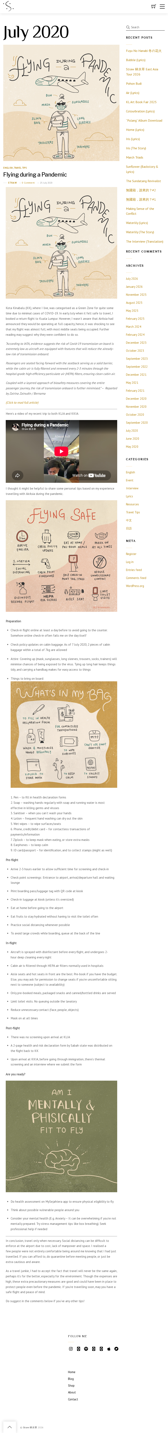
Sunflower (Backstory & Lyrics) (142, 169)
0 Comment (28, 182)
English (8, 167)
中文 (129, 520)
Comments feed (136, 578)
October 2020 (135, 415)
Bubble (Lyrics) (135, 60)
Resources (132, 504)
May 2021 (132, 383)
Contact (73, 1399)
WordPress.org (135, 586)
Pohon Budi (134, 83)
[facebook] (101, 1348)
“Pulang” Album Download (144, 120)
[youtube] (78, 1348)
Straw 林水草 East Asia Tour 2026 (142, 71)
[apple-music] (109, 1348)
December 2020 (136, 399)
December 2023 (136, 343)
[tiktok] (71, 1357)
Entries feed (134, 570)
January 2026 (134, 287)
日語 (129, 528)
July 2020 (132, 431)
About (72, 1392)
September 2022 (137, 367)
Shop (71, 1385)
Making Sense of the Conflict (140, 211)
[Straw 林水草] (8, 9)
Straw (12, 182)
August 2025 (134, 303)
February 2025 (135, 319)
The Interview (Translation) (144, 241)
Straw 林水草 (30, 1427)
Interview (132, 488)
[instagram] (71, 1348)
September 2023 (137, 359)
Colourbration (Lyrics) (140, 111)
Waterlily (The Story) (140, 232)
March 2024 (133, 327)
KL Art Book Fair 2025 (141, 102)
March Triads (134, 157)
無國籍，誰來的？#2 (141, 190)
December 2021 (136, 375)
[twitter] (93, 1348)
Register (131, 554)
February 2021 (135, 391)
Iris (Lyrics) (133, 139)
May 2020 (132, 447)
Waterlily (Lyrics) (137, 223)
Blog (71, 1379)
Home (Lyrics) (135, 130)
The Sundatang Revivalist (143, 181)
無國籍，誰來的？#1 (141, 199)
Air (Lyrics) (132, 93)
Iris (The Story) (136, 148)
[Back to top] (9, 1427)
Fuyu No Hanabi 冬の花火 (144, 51)
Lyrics (129, 496)
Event (129, 480)
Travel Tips (20, 167)
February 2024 (135, 335)
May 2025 (132, 311)
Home (71, 1372)
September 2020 (137, 423)
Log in (130, 562)
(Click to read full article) (22, 402)
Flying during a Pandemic (35, 174)
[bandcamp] (116, 1348)
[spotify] (86, 1348)
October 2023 (135, 351)
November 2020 (136, 407)
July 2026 (132, 279)
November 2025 (136, 295)
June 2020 (132, 439)
